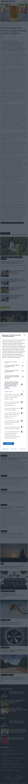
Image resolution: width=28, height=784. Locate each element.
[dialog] (14, 392)
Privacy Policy (22, 448)
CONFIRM (8, 443)
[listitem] (14, 362)
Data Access (14, 448)
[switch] (22, 365)
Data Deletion (5, 448)
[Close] (25, 335)
